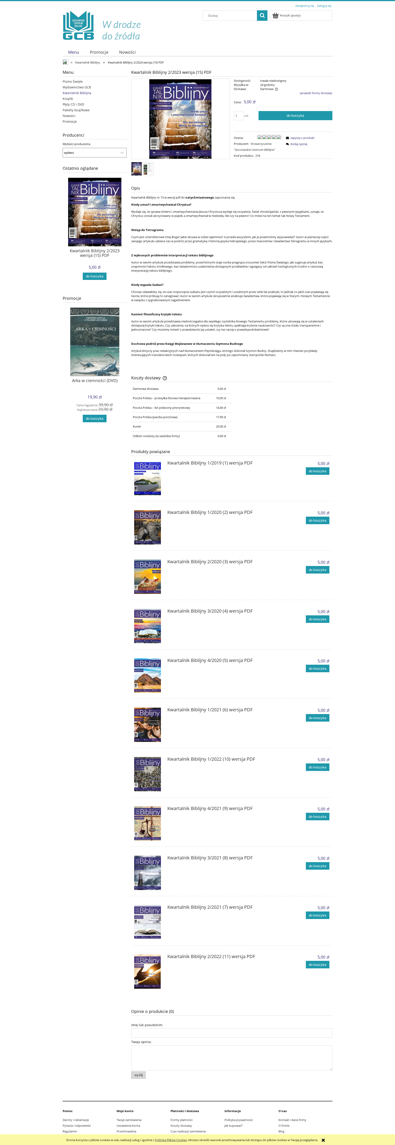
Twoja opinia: (141, 1042)
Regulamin (70, 1131)
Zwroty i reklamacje (76, 1120)
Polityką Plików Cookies (171, 1140)
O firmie (283, 1126)
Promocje (70, 121)
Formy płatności (181, 1120)
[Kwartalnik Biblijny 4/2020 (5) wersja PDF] (148, 675)
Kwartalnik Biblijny (77, 93)
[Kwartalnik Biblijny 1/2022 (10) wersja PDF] (148, 774)
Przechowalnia (126, 1131)
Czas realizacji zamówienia (188, 1131)
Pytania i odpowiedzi (77, 1126)
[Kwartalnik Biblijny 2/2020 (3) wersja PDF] (148, 577)
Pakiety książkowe (76, 110)
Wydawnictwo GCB (77, 87)
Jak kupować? (233, 1126)
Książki (68, 98)
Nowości (69, 116)
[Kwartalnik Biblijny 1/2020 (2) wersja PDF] (148, 527)
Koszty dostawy (181, 1126)
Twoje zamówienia (129, 1120)
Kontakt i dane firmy (292, 1120)
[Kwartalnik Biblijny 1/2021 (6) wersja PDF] (148, 725)
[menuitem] (73, 52)
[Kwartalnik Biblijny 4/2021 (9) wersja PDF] (148, 823)
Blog (281, 1131)
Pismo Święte (73, 81)
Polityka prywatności (238, 1120)
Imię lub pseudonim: (147, 1025)
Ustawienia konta (128, 1126)
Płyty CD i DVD (73, 104)
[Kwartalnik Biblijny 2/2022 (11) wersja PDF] (148, 971)
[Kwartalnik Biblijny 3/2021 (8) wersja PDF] (148, 873)
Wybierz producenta (76, 144)
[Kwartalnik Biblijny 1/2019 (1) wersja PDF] (148, 478)
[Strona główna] (105, 25)
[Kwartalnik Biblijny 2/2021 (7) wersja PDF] (148, 922)
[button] (299, 138)
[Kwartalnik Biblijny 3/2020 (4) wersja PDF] (148, 626)
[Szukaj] (262, 15)
